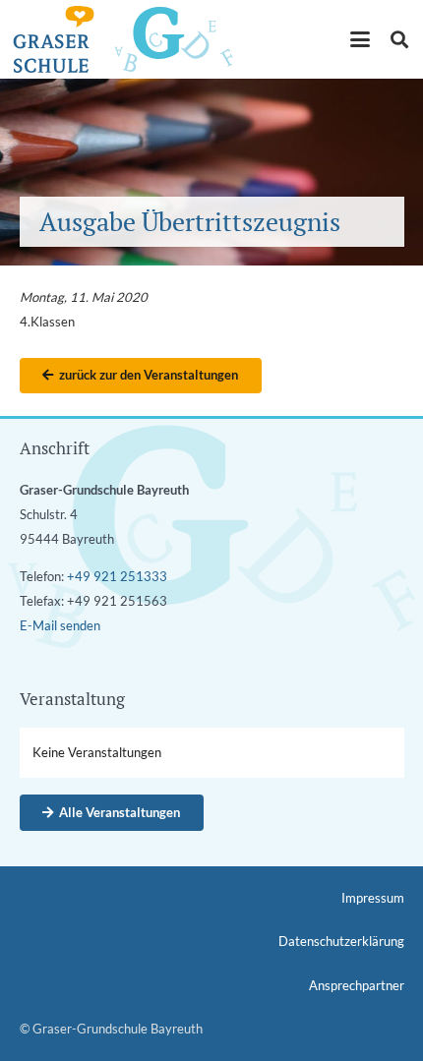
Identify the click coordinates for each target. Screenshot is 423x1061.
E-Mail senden (60, 625)
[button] (360, 39)
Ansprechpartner (356, 985)
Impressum (372, 898)
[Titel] (53, 39)
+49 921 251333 (117, 576)
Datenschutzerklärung (341, 941)
